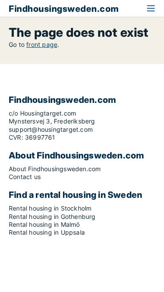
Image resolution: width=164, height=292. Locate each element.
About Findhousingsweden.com (55, 168)
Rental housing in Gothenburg (52, 216)
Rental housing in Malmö (44, 224)
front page (41, 44)
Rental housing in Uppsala (47, 232)
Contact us (25, 176)
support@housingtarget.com (51, 129)
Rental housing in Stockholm (50, 208)
